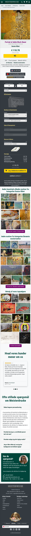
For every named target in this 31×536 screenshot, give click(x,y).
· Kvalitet (18, 502)
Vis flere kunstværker (15, 345)
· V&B (3, 502)
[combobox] (15, 90)
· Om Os (3, 509)
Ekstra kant (6, 88)
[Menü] (1, 2)
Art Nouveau (15, 5)
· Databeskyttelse (5, 503)
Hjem (2, 5)
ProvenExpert (12, 382)
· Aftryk (3, 500)
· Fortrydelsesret (5, 505)
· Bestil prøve (19, 507)
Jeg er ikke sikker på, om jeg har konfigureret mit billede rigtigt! (13, 446)
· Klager (3, 507)
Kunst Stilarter (8, 5)
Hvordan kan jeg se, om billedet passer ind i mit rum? (15, 433)
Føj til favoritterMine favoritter (16, 74)
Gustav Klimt (22, 5)
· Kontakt (4, 498)
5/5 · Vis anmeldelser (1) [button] (18, 77)
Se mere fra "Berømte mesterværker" (15, 286)
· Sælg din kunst (20, 500)
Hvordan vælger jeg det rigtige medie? (15, 439)
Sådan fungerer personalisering (12, 407)
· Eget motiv (19, 498)
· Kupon (18, 505)
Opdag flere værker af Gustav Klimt (15, 231)
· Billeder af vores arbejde (22, 503)
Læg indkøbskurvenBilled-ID (16, 171)
